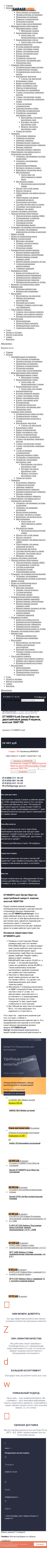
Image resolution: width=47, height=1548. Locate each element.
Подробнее (34, 1128)
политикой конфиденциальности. (8, 1545)
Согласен (40, 1544)
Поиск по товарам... (12, 700)
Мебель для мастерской (33, 709)
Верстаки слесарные (9, 711)
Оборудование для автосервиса (13, 709)
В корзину (23, 772)
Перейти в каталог (14, 1093)
